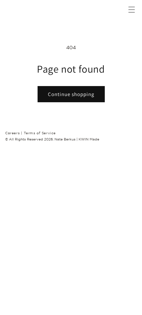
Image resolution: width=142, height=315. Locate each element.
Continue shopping (71, 94)
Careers (13, 133)
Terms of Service (40, 133)
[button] (127, 9)
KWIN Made (89, 139)
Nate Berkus (65, 139)
